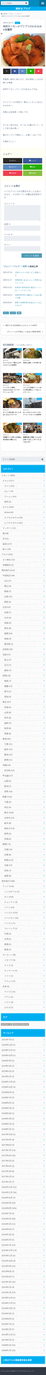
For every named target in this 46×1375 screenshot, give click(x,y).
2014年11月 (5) (8, 1303)
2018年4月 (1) (8, 1113)
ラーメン (10, 496)
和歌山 (8, 860)
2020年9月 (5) (8, 1060)
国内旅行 (8, 570)
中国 (7, 933)
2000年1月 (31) (8, 1350)
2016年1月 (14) (8, 1245)
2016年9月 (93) (8, 1203)
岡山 (7, 586)
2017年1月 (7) (8, 1181)
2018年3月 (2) (8, 1118)
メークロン (11, 918)
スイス (8, 965)
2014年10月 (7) (8, 1308)
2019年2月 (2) (8, 1071)
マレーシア (10, 928)
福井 (7, 670)
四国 (7, 675)
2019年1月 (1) (8, 1076)
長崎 (7, 638)
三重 (8, 744)
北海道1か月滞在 (21, 1024)
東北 (7, 702)
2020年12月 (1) (8, 1045)
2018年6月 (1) (8, 1102)
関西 (7, 844)
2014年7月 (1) (8, 1324)
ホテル (8, 507)
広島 (8, 596)
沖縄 (7, 765)
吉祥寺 (9, 817)
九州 (7, 607)
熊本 (7, 628)
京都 (8, 849)
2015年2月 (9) (8, 1287)
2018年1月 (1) (8, 1129)
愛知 (8, 754)
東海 (7, 738)
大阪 (8, 865)
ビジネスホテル (13, 523)
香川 (7, 691)
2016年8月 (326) (9, 1208)
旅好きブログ (23, 8)
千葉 (7, 802)
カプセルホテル (13, 517)
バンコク (11, 912)
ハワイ (8, 1002)
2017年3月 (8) (8, 1171)
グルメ (7, 266)
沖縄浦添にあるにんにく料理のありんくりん (28, 281)
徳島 (7, 681)
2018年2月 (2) (8, 1124)
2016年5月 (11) (8, 1224)
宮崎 (7, 623)
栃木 (7, 823)
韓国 (7, 944)
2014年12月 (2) (8, 1297)
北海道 (8, 649)
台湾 (7, 939)
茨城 (7, 839)
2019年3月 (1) (8, 1066)
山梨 (7, 781)
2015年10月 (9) (8, 1260)
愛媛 (8, 686)
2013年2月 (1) (8, 1340)
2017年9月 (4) (8, 1139)
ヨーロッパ (9, 954)
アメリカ (9, 991)
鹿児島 (8, 644)
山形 (7, 712)
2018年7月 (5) (8, 1097)
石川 (7, 665)
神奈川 (9, 828)
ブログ (16, 266)
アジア (8, 886)
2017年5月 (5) (8, 1160)
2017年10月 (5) (8, 1134)
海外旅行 (8, 881)
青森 (7, 733)
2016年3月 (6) (8, 1234)
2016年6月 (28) (8, 1218)
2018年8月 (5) (8, 1092)
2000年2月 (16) (8, 1345)
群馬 (7, 833)
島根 (7, 591)
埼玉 (7, 807)
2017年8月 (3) (8, 1145)
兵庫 (7, 854)
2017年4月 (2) (8, 1166)
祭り (7, 549)
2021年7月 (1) (8, 1039)
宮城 (7, 707)
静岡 (8, 760)
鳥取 (7, 602)
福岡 (8, 633)
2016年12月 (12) (9, 1187)
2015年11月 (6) (8, 1255)
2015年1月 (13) (8, 1292)
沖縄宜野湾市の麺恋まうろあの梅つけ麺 (28, 296)
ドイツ (8, 976)
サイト (7, 244)
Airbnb (8, 512)
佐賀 (7, 612)
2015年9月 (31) (8, 1266)
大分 (7, 617)
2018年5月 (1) (8, 1108)
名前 (7, 224)
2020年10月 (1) (8, 1055)
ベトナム (9, 923)
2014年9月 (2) (8, 1313)
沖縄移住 (8, 565)
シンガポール (11, 891)
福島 (7, 723)
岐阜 (8, 749)
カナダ (8, 1007)
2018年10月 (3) (8, 1087)
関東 (7, 796)
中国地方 (9, 575)
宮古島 (9, 770)
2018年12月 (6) (8, 1081)
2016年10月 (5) (8, 1197)
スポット (8, 475)
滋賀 (7, 875)
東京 (8, 812)
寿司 (7, 501)
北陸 (7, 654)
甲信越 (8, 775)
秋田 (7, 728)
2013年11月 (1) (8, 1334)
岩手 (7, 717)
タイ (8, 897)
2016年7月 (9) (8, 1213)
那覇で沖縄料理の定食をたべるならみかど (28, 303)
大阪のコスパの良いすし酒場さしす (28, 273)
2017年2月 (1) (8, 1176)
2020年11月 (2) (8, 1050)
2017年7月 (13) (8, 1150)
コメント (9, 203)
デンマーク (10, 970)
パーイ (9, 907)
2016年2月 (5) (8, 1239)
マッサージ (9, 528)
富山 (7, 659)
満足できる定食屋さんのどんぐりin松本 (21, 325)
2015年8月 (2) (8, 1271)
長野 (25, 266)
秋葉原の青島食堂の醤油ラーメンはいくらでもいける (28, 288)
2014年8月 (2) (8, 1318)
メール (8, 234)
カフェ (9, 486)
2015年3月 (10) (8, 1282)
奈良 (7, 870)
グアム (8, 997)
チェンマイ (10, 902)
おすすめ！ (7, 1024)
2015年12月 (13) (9, 1250)
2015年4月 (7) (8, 1276)
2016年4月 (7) (8, 1229)
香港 (7, 949)
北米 (6, 986)
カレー (8, 491)
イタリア (9, 960)
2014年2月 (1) (8, 1329)
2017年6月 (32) (8, 1155)
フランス (9, 981)
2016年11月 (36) (9, 1192)
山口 (7, 580)
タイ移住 (9, 559)
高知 (7, 696)
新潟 (7, 786)
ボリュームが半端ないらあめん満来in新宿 (24, 332)
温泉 (7, 544)
